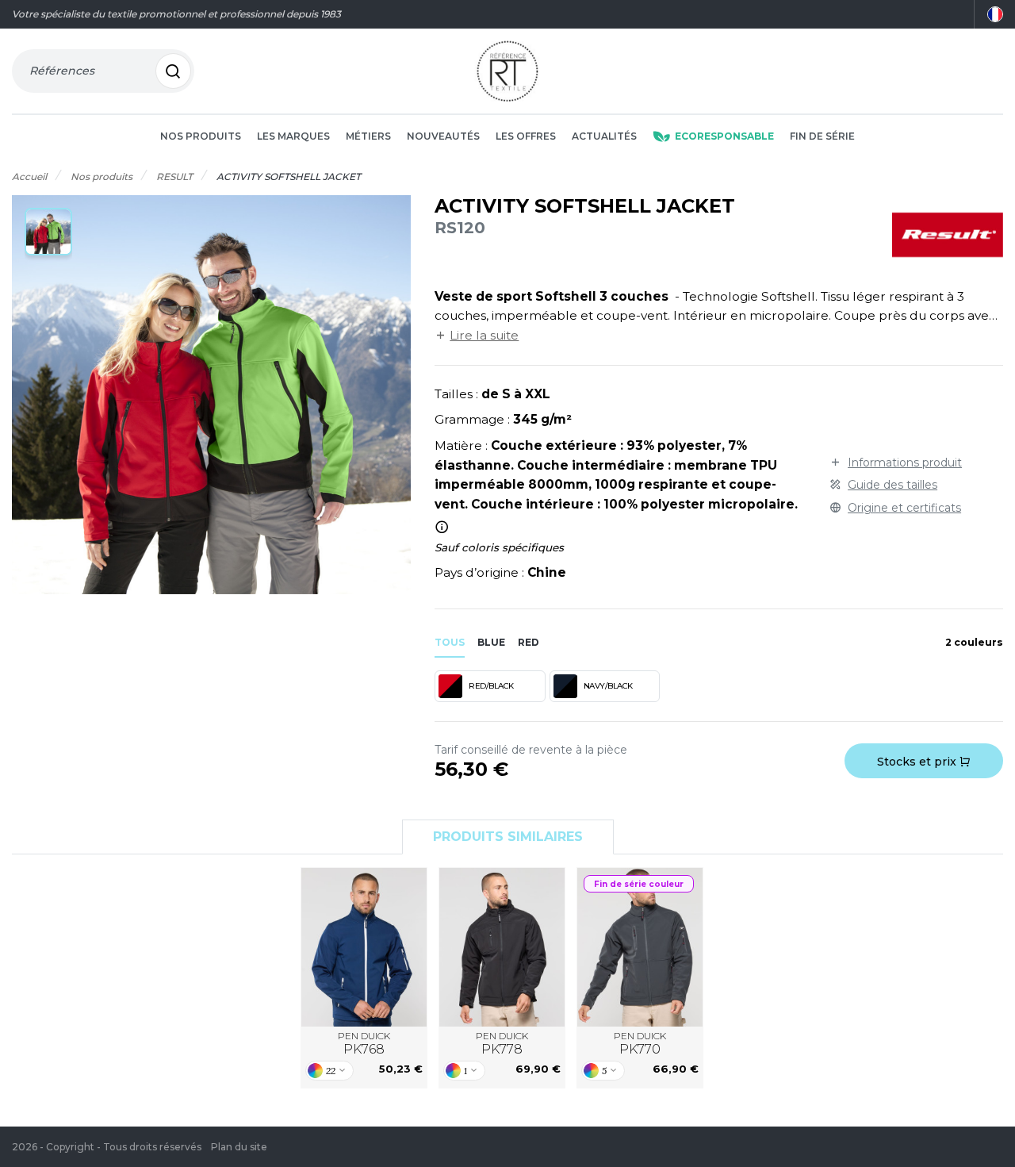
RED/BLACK (491, 686)
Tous (450, 642)
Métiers (368, 136)
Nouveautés (443, 136)
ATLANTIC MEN (364, 946)
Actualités (604, 136)
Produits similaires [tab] (508, 836)
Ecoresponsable (724, 136)
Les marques (293, 136)
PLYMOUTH (640, 946)
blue (491, 642)
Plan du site (239, 1147)
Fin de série (822, 136)
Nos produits (200, 136)
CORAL (502, 946)
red (528, 642)
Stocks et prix (918, 761)
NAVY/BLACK (608, 686)
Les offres (526, 136)
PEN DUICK (364, 1044)
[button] (48, 231)
